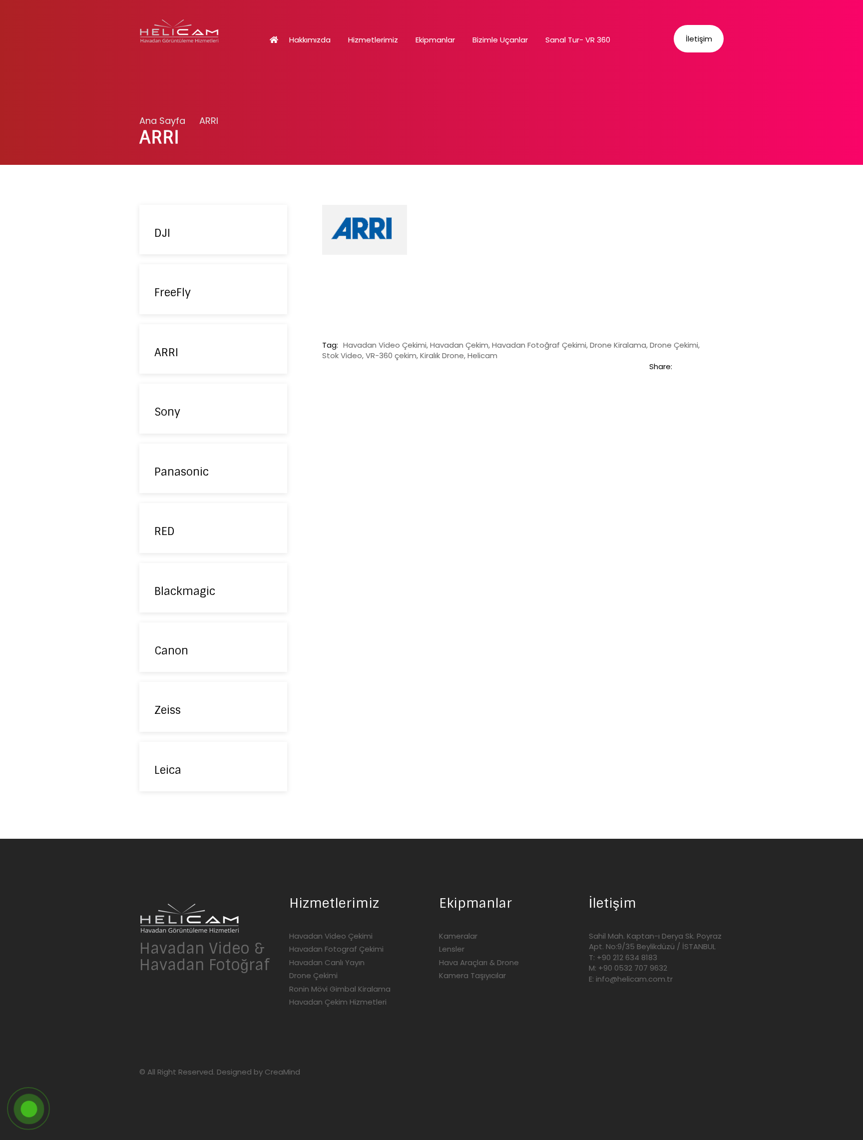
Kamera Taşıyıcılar (472, 975)
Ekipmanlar (435, 39)
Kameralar (458, 936)
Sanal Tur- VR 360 (577, 39)
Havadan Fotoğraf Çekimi (539, 345)
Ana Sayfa (162, 120)
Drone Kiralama (618, 345)
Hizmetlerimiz (373, 39)
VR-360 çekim (391, 355)
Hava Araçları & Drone (479, 962)
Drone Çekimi (674, 345)
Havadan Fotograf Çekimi (336, 949)
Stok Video (342, 355)
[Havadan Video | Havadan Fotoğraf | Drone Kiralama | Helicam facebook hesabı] (188, 1002)
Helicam (482, 355)
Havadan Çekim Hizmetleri (338, 1002)
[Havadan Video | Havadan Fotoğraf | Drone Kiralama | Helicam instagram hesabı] (166, 1002)
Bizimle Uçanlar (500, 39)
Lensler (451, 949)
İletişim (699, 38)
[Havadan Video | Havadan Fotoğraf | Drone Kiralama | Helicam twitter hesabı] (144, 1002)
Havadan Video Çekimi (385, 345)
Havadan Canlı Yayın (327, 962)
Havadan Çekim (459, 345)
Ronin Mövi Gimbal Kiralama (340, 989)
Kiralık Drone (442, 355)
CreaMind (282, 1072)
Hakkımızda (310, 39)
